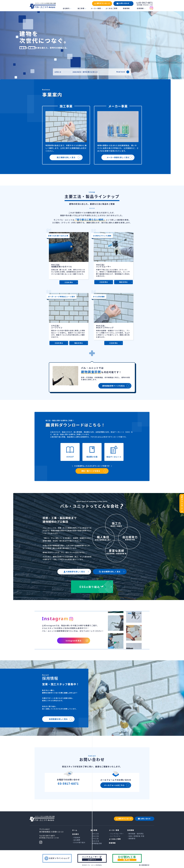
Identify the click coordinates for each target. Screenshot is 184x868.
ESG (89, 587)
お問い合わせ (124, 3)
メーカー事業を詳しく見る (118, 157)
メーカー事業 (96, 8)
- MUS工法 (95, 841)
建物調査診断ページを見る (113, 385)
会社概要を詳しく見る (111, 571)
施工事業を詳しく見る (66, 157)
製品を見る (123, 282)
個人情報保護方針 (144, 865)
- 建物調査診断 (96, 843)
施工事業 (81, 8)
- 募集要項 (131, 838)
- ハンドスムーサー (116, 833)
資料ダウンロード (103, 3)
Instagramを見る (74, 640)
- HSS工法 (95, 836)
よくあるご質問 (111, 8)
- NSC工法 (95, 833)
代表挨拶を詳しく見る (75, 571)
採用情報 (140, 8)
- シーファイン (114, 836)
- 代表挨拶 (76, 837)
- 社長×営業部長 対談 (135, 836)
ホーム (74, 830)
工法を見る (68, 282)
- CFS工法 (95, 838)
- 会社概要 (76, 840)
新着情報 (126, 8)
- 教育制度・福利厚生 (135, 833)
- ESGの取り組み (78, 842)
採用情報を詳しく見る (58, 719)
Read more (120, 72)
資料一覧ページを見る (90, 471)
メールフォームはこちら (114, 785)
